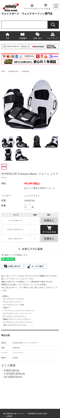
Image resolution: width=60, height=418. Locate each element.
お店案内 (9, 416)
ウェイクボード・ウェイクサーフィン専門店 (26, 13)
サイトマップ (52, 38)
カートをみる (45, 9)
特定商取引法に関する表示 (37, 413)
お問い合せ (37, 38)
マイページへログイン (32, 9)
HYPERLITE (13, 71)
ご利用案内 (22, 38)
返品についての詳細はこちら (15, 255)
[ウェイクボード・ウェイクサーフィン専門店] (10, 10)
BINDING (25, 71)
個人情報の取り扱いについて (13, 413)
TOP (7, 38)
